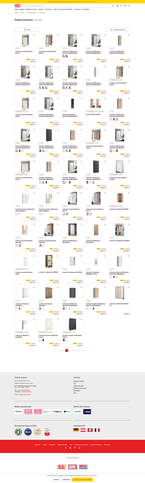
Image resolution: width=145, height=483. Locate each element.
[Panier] (125, 5)
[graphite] (67, 56)
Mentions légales (62, 444)
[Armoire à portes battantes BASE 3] (96, 135)
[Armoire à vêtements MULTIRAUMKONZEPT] (49, 166)
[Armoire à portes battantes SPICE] (25, 261)
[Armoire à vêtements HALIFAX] (72, 261)
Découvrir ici (94, 1)
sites (31, 383)
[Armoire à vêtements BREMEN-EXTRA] (96, 261)
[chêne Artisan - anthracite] (19, 245)
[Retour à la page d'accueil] (18, 5)
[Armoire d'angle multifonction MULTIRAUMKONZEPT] (119, 261)
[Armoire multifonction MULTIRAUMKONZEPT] (72, 40)
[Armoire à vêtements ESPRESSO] (25, 293)
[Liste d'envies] (121, 5)
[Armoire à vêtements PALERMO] (25, 324)
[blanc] (40, 87)
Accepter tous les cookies (82, 479)
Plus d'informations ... (92, 475)
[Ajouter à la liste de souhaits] (34, 35)
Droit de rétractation (96, 444)
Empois (45, 444)
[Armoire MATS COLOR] (96, 103)
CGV (71, 444)
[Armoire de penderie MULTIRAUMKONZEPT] (72, 103)
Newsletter (52, 444)
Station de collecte (79, 381)
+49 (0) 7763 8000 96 (24, 390)
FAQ (75, 383)
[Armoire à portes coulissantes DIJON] (49, 324)
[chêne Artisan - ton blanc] (16, 245)
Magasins (37, 444)
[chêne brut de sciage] (111, 119)
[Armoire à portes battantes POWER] (119, 166)
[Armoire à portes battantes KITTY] (72, 198)
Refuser (56, 479)
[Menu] (128, 5)
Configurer (66, 479)
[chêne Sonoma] (67, 213)
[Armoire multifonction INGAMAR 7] (72, 229)
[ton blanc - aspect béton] (46, 87)
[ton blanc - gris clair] (64, 56)
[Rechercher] (113, 6)
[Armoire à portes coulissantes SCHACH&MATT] (25, 198)
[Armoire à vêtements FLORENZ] (119, 229)
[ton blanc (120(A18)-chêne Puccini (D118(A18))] (19, 213)
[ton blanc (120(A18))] (16, 213)
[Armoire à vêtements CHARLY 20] (119, 293)
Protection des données (81, 444)
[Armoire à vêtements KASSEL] (119, 198)
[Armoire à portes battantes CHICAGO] (25, 229)
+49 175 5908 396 (26, 391)
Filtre (28, 29)
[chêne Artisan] (19, 308)
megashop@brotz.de (25, 394)
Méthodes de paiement (80, 388)
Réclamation (77, 390)
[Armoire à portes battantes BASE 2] (25, 40)
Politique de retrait (79, 386)
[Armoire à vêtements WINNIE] (49, 261)
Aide (75, 393)
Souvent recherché (119, 29)
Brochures (107, 444)
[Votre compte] (117, 5)
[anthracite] (43, 340)
